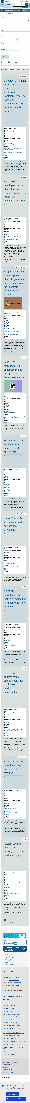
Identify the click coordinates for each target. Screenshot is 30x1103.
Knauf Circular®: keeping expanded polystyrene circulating (14, 524)
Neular (24, 668)
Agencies (5, 1051)
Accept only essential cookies (16, 1099)
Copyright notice (10, 956)
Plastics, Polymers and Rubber (11, 417)
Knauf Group (7, 548)
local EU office (14, 985)
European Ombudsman (9, 1038)
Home (4, 13)
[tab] (5, 69)
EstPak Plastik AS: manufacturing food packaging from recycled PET (14, 767)
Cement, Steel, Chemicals (10, 645)
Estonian (6, 722)
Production (7, 326)
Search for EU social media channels (14, 996)
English (6, 140)
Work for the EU (7, 1064)
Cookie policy (9, 959)
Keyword (3, 49)
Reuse (6, 492)
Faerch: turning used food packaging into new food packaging (15, 849)
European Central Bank (10, 1020)
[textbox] (8, 40)
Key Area (3, 24)
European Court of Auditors (11, 1022)
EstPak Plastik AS (8, 792)
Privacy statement (10, 957)
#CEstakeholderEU (6, 4)
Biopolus (6, 130)
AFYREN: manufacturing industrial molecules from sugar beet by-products (15, 599)
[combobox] (15, 20)
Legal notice (8, 954)
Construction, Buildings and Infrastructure (14, 416)
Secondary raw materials (10, 144)
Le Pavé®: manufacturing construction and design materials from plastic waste (14, 370)
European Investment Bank (11, 1035)
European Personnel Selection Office (14, 1044)
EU (5, 242)
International (7, 648)
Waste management (9, 143)
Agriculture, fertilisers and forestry (12, 148)
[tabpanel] (15, 498)
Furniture (6, 487)
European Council (8, 1011)
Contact (7, 961)
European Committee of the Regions (13, 1033)
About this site (9, 964)
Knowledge (17, 69)
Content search (9, 13)
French (6, 408)
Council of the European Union (12, 1014)
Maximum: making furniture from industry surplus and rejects (14, 446)
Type (2, 17)
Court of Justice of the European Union (14, 1017)
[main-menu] (28, 10)
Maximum (23, 436)
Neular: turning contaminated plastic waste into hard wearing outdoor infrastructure (13, 682)
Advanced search (24, 7)
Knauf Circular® (21, 514)
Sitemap (7, 962)
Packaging (7, 568)
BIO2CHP (23, 177)
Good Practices (5, 69)
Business (6, 133)
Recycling (6, 419)
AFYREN (24, 587)
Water (5, 155)
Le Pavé (24, 357)
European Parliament (9, 1008)
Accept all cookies (12, 1094)
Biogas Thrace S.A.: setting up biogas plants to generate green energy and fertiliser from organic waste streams (15, 283)
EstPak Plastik (22, 757)
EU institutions (13, 1054)
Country (3, 37)
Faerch (24, 839)
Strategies (12, 69)
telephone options (14, 980)
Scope (3, 43)
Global (6, 158)
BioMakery (23, 76)
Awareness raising (8, 149)
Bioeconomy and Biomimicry (11, 151)
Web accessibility (8, 1072)
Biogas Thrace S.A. (21, 267)
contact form (17, 983)
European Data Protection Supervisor (14, 1041)
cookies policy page (12, 1087)
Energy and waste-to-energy (11, 239)
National (6, 337)
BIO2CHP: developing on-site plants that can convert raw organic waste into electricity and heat (15, 191)
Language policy (7, 1069)
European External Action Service (13, 1025)
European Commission (9, 1005)
